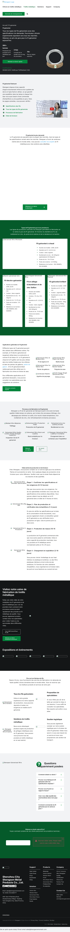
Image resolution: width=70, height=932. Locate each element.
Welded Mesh (33, 892)
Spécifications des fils (13, 106)
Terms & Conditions (44, 920)
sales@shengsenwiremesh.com (15, 890)
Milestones (60, 879)
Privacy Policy (34, 920)
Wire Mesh (50, 924)
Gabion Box (33, 890)
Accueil (5, 25)
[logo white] (6, 867)
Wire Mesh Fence (35, 897)
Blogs (31, 875)
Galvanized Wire (34, 895)
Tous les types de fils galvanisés (17, 109)
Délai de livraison (11, 116)
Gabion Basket (47, 873)
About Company (61, 871)
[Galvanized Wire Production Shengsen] (35, 426)
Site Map (52, 920)
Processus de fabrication (14, 112)
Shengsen (17, 920)
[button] (27, 13)
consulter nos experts (47, 142)
